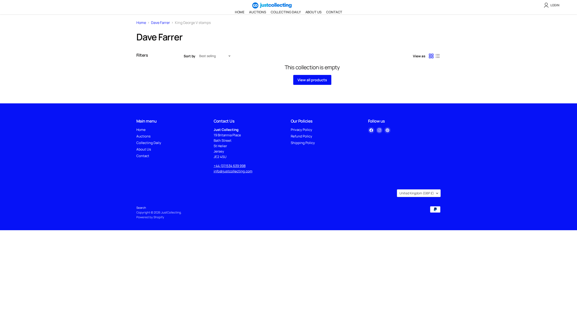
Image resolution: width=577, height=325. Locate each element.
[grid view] (431, 56)
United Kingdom (416, 193)
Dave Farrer (160, 23)
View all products (312, 79)
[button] (552, 5)
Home (240, 12)
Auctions (257, 12)
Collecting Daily (286, 12)
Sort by (189, 56)
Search (141, 208)
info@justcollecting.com (233, 171)
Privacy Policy (301, 129)
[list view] (437, 56)
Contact (334, 12)
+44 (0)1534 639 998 (230, 165)
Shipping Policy (303, 142)
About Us (313, 12)
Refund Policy (301, 136)
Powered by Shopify (150, 217)
